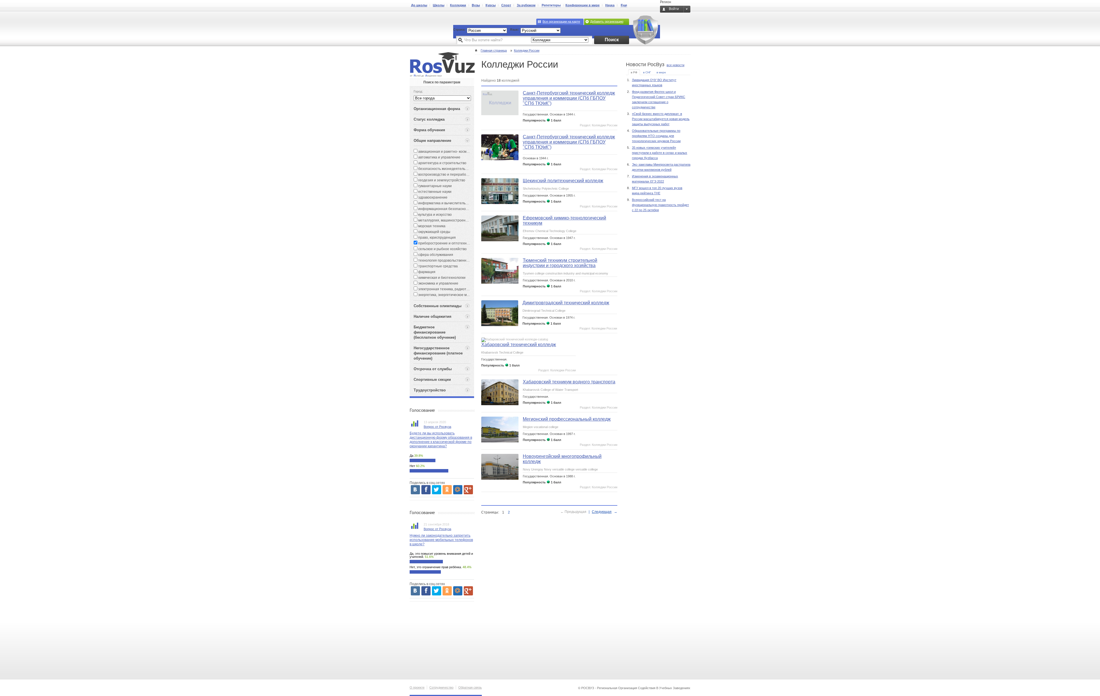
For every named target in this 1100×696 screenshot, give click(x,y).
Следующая (602, 512)
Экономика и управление (437, 283)
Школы (438, 5)
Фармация (426, 272)
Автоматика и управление (438, 157)
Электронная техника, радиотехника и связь (453, 289)
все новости (675, 65)
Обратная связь (470, 687)
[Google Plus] (468, 489)
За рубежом (526, 5)
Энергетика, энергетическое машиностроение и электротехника (469, 295)
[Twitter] (436, 489)
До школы (419, 5)
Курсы (491, 5)
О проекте (417, 687)
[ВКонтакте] (415, 489)
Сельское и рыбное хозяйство (442, 249)
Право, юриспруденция (436, 238)
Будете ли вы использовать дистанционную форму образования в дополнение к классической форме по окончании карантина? (441, 439)
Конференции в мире (582, 5)
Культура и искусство (434, 215)
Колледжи (458, 5)
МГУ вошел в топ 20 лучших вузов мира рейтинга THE (657, 190)
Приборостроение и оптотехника (444, 243)
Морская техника (431, 226)
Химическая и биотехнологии (441, 278)
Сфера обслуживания (435, 255)
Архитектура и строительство (441, 163)
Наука (609, 5)
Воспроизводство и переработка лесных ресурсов (458, 174)
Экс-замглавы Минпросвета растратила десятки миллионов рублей (661, 167)
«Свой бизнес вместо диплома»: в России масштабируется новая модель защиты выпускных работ (661, 119)
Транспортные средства (437, 266)
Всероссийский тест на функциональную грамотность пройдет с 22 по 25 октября (660, 205)
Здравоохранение (432, 197)
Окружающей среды (433, 232)
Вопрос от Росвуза (437, 426)
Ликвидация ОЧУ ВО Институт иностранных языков (654, 82)
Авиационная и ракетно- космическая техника (455, 152)
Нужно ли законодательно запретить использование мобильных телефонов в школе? (441, 540)
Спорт (506, 5)
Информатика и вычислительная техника (451, 203)
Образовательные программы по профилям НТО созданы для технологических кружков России (656, 136)
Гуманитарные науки (434, 186)
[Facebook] (426, 489)
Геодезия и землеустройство (441, 180)
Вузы (476, 5)
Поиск (612, 39)
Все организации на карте (561, 21)
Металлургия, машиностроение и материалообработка (462, 220)
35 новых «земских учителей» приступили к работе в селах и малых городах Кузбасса (659, 153)
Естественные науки (434, 192)
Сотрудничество (441, 687)
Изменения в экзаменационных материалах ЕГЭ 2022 (655, 179)
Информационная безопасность (444, 209)
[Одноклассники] (447, 489)
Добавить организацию (606, 21)
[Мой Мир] (457, 489)
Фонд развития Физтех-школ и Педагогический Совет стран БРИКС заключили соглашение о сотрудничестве (658, 99)
